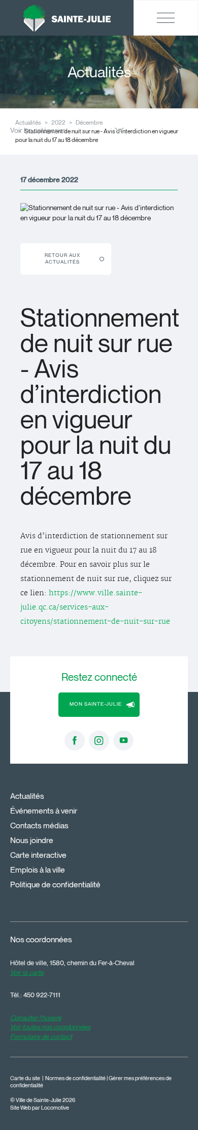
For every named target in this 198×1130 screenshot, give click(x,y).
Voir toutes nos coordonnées (50, 1027)
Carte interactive (38, 855)
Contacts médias (39, 825)
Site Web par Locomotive (39, 1108)
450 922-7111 (41, 995)
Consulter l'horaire (35, 1017)
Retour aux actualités (62, 258)
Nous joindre (31, 840)
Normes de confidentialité (75, 1078)
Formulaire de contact (41, 1036)
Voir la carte (27, 972)
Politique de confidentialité (55, 884)
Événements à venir (43, 811)
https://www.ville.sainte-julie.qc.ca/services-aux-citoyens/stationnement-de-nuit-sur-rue (95, 607)
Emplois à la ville (37, 870)
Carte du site (25, 1078)
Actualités (27, 796)
